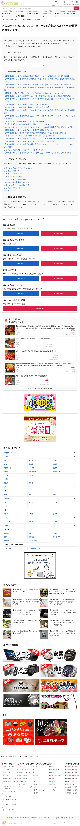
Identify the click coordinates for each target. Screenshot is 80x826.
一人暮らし (22, 781)
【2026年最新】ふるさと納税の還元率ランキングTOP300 (26, 104)
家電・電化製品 (55, 775)
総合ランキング (10, 453)
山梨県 (75, 790)
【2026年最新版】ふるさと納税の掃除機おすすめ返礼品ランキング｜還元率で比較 (35, 133)
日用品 (52, 781)
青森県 (68, 769)
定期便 (31, 533)
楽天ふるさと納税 (8, 766)
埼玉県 (75, 766)
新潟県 (75, 778)
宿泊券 (6, 483)
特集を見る (21, 233)
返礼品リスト (65, 4)
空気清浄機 (32, 471)
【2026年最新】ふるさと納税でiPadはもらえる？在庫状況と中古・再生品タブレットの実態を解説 (62, 623)
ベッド (55, 521)
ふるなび (6, 769)
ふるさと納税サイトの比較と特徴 (16, 185)
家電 (6, 456)
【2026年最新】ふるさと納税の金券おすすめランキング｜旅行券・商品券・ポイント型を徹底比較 (62, 602)
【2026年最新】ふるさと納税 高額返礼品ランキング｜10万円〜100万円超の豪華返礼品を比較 (39, 138)
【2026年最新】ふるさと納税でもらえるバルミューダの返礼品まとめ (30, 141)
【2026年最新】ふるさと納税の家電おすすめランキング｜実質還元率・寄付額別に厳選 (37, 76)
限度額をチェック (56, 4)
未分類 (6, 191)
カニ (5, 502)
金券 (6, 479)
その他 (52, 790)
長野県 (75, 793)
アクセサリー (54, 787)
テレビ (55, 460)
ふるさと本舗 (7, 796)
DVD (5, 464)
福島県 (68, 784)
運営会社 (10, 818)
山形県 (68, 781)
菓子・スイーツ (39, 790)
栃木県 (68, 790)
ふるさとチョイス (8, 772)
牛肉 (5, 495)
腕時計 (6, 540)
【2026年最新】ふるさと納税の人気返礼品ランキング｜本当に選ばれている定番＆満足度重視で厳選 (62, 591)
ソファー (7, 521)
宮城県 (68, 775)
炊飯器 (55, 464)
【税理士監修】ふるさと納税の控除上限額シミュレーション (26, 124)
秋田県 (68, 778)
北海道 (68, 766)
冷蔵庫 (6, 471)
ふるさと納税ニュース (12, 188)
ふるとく (70, 818)
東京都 (75, 772)
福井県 (75, 787)
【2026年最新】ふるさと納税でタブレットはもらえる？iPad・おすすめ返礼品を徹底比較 (37, 153)
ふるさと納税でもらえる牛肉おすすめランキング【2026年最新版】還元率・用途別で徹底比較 (39, 127)
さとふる (6, 775)
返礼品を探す (59, 233)
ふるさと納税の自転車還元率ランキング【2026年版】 (24, 121)
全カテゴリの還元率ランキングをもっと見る (40, 388)
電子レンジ (8, 468)
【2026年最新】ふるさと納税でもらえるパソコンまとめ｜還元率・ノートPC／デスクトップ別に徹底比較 (25, 612)
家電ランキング (23, 775)
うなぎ (31, 502)
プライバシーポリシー (46, 818)
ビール (6, 514)
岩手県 (68, 772)
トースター (32, 468)
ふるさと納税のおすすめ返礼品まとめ (18, 168)
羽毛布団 (31, 537)
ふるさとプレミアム (9, 778)
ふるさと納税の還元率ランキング (16, 182)
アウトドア (56, 537)
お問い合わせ (60, 818)
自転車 (6, 533)
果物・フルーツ (39, 784)
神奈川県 (76, 775)
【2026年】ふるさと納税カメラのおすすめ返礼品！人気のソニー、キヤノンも (33, 93)
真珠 (5, 537)
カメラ (31, 475)
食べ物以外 (22, 784)
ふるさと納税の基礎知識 (13, 174)
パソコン (7, 460)
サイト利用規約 (31, 818)
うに (5, 506)
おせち (36, 793)
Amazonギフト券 (34, 548)
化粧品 (52, 784)
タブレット (32, 460)
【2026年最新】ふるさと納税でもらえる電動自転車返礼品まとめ (28, 130)
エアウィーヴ (33, 540)
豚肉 (30, 495)
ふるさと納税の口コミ (12, 171)
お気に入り (71, 4)
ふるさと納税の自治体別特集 (15, 179)
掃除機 (31, 464)
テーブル (31, 521)
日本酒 (31, 514)
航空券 (31, 483)
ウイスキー (56, 514)
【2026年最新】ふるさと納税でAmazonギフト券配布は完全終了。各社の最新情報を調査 (37, 96)
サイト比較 (8, 548)
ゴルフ (55, 533)
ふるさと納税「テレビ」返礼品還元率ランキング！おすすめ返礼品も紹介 (31, 136)
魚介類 (6, 498)
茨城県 (68, 787)
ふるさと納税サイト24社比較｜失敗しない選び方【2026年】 (27, 107)
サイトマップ (19, 818)
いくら (55, 502)
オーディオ (56, 471)
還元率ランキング (24, 772)
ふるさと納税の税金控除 (13, 176)
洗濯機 (55, 468)
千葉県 (75, 769)
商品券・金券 (54, 769)
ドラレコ (7, 475)
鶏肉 (54, 495)
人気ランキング (23, 769)
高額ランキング (23, 778)
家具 (6, 518)
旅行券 (52, 772)
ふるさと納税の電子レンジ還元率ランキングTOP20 (23, 150)
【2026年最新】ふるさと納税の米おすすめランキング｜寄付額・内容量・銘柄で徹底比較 (37, 84)
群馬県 (68, 793)
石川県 (75, 784)
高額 (6, 525)
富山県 (75, 781)
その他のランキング (25, 787)
